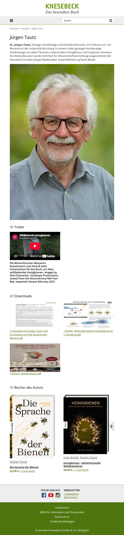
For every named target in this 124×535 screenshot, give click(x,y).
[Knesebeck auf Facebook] (45, 496)
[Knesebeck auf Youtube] (52, 496)
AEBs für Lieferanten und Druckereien (62, 512)
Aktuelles (25, 28)
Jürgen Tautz (18, 462)
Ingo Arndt (71, 457)
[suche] (110, 20)
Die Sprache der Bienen (24, 467)
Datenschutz (62, 516)
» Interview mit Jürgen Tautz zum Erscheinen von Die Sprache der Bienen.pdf (29, 334)
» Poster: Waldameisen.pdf (25, 373)
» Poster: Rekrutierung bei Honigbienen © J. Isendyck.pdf (88, 332)
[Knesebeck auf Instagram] (58, 496)
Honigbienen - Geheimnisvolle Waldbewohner (82, 464)
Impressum (62, 507)
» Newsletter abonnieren (71, 495)
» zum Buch (28, 471)
